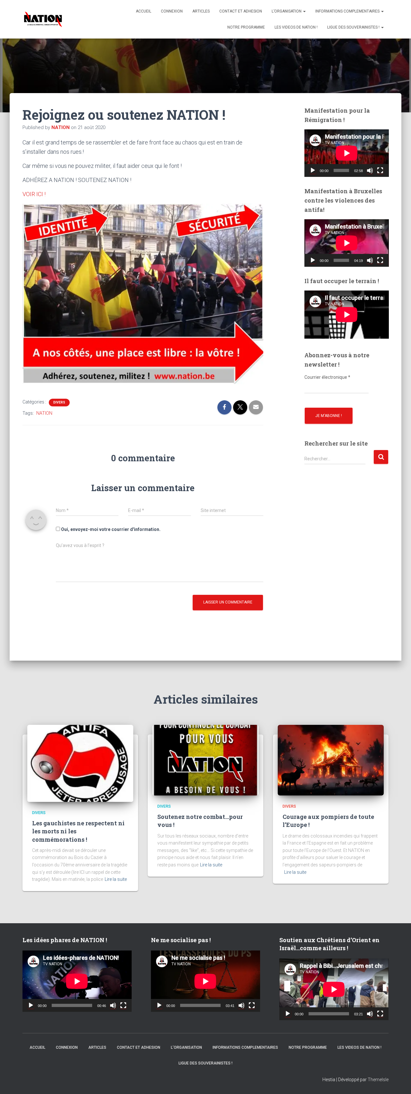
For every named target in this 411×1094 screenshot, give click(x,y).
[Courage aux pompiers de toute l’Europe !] (331, 759)
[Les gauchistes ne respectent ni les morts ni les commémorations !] (80, 762)
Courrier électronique (327, 377)
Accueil (143, 11)
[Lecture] (313, 170)
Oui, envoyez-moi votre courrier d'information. (110, 529)
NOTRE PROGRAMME (246, 27)
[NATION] (43, 19)
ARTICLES (201, 11)
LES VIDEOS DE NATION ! (296, 27)
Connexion (172, 11)
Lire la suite (116, 879)
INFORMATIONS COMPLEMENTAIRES (347, 11)
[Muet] (370, 170)
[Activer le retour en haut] (398, 1081)
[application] (346, 153)
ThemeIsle (378, 1079)
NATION (44, 413)
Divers (59, 402)
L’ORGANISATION (287, 11)
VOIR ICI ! (34, 194)
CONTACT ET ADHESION (240, 11)
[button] (304, 11)
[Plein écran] (380, 170)
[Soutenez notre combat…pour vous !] (205, 759)
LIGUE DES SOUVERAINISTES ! (353, 27)
